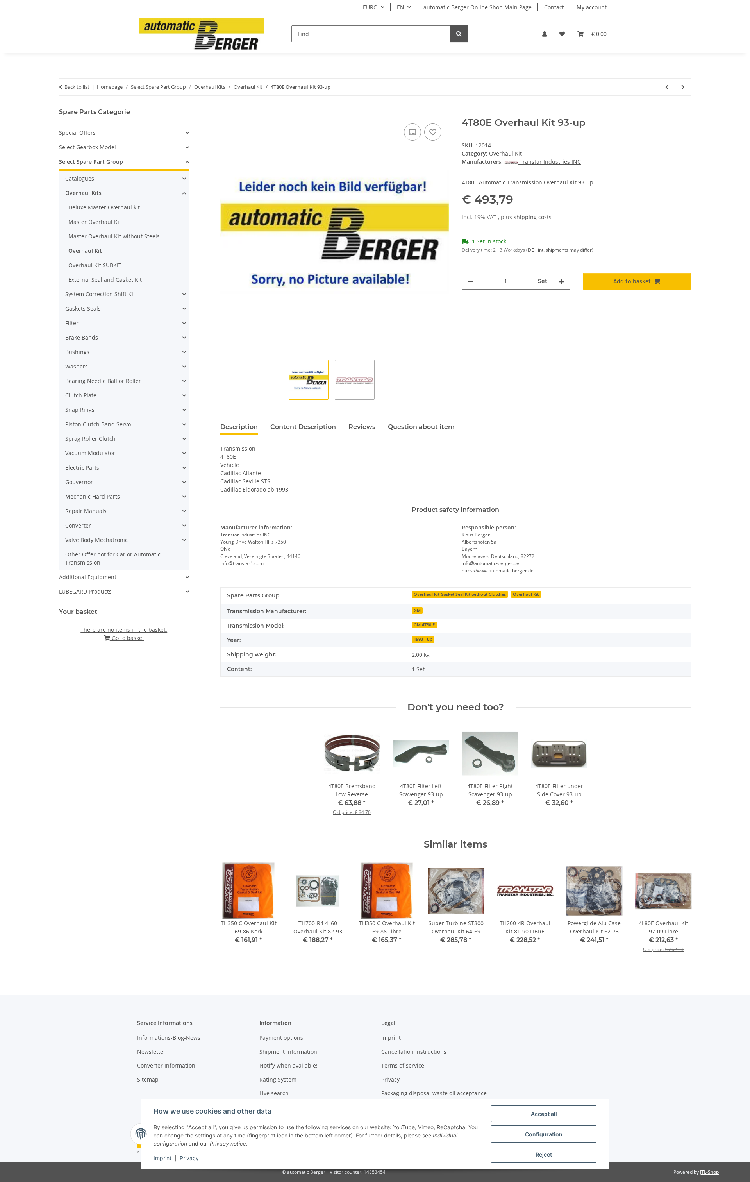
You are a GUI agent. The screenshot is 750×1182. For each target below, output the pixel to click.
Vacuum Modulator (90, 453)
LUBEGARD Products (85, 591)
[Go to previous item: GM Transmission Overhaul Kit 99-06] (667, 87)
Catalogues (79, 178)
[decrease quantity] (470, 281)
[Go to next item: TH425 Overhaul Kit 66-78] (683, 87)
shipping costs (533, 217)
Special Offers (77, 132)
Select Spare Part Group (91, 161)
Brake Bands (81, 337)
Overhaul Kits (83, 193)
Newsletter (151, 1051)
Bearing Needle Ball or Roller (103, 380)
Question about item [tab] (421, 427)
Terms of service (402, 1065)
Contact (554, 7)
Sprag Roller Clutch (90, 438)
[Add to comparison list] (412, 132)
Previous (233, 912)
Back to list (76, 86)
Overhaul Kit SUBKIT (94, 265)
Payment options (281, 1037)
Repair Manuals (86, 511)
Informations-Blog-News (168, 1037)
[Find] (459, 33)
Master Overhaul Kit (94, 221)
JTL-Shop (709, 1172)
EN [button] (400, 7)
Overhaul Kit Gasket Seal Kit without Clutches (460, 594)
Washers (76, 366)
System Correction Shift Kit (100, 294)
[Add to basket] (226, 113)
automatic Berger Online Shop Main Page (477, 7)
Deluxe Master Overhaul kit (104, 207)
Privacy (189, 1158)
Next (678, 912)
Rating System (277, 1079)
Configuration (543, 1134)
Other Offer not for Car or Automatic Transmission (113, 558)
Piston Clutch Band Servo (98, 424)
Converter (78, 525)
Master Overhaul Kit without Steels (114, 236)
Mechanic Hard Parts (92, 496)
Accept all (544, 1113)
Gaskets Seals (83, 308)
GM (417, 610)
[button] (544, 33)
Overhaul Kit (505, 153)
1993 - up (423, 639)
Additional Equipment (87, 577)
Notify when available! (288, 1065)
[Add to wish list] (432, 132)
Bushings (77, 352)
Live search (274, 1093)
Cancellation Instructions (413, 1051)
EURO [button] (370, 7)
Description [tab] (239, 427)
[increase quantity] (561, 281)
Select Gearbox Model (87, 147)
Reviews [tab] (361, 427)
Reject (544, 1154)
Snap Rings (80, 409)
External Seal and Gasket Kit (105, 279)
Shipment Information (288, 1051)
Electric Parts (82, 467)
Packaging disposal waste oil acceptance (434, 1093)
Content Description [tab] (303, 427)
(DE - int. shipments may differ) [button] (559, 250)
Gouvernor (79, 482)
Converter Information (166, 1065)
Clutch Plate (80, 395)
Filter (72, 323)
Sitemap (148, 1079)
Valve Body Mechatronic (96, 540)
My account (592, 7)
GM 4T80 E (424, 625)
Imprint (162, 1158)
